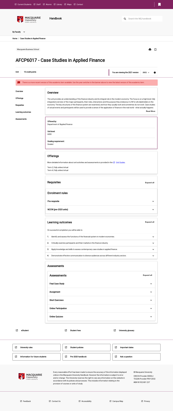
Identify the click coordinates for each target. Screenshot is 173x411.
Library (59, 4)
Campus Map (117, 401)
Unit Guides (120, 162)
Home (15, 38)
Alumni (49, 4)
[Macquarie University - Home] (28, 20)
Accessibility (86, 401)
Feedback (27, 401)
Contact (80, 4)
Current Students (24, 4)
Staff (38, 4)
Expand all (149, 183)
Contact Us (56, 401)
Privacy (147, 401)
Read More (150, 111)
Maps (69, 4)
